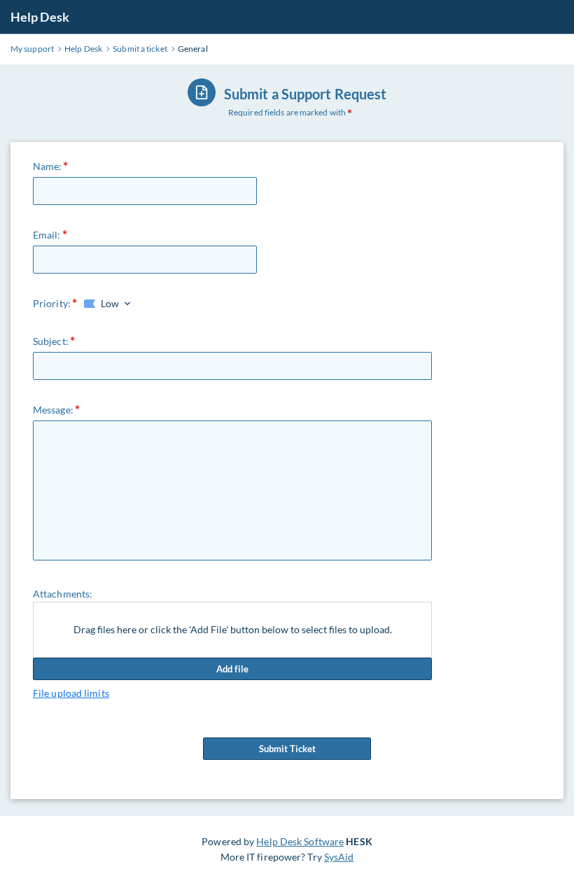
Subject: (51, 341)
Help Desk (39, 16)
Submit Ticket (287, 748)
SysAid (339, 857)
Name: (47, 166)
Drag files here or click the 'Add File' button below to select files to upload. (233, 629)
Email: (47, 235)
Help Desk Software (300, 841)
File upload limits (71, 693)
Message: (53, 410)
